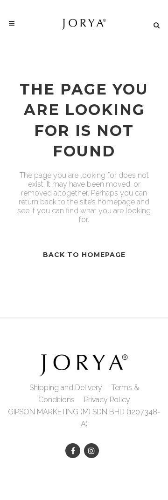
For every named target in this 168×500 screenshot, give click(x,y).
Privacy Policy (107, 399)
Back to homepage (84, 254)
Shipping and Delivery (65, 387)
